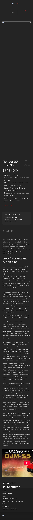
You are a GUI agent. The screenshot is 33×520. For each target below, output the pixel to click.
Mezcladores (16, 217)
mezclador (20, 219)
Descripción (8, 231)
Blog (4, 504)
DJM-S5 (14, 219)
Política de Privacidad (9, 498)
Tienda (4, 496)
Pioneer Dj (8, 222)
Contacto (5, 506)
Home (4, 491)
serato (14, 222)
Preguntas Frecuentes (9, 509)
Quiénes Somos (7, 493)
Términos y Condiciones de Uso (12, 501)
